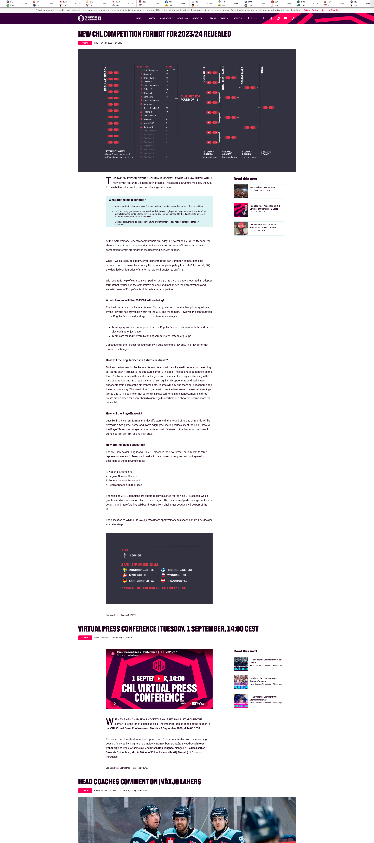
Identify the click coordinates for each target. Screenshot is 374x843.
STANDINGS (183, 18)
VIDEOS (152, 18)
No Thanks (333, 10)
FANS (223, 18)
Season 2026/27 (140, 768)
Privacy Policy (311, 10)
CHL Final (254, 190)
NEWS (139, 18)
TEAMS (213, 18)
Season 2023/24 (128, 615)
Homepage (89, 18)
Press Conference (102, 637)
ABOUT (237, 18)
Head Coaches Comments (260, 665)
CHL (96, 43)
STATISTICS (198, 18)
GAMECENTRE (166, 18)
